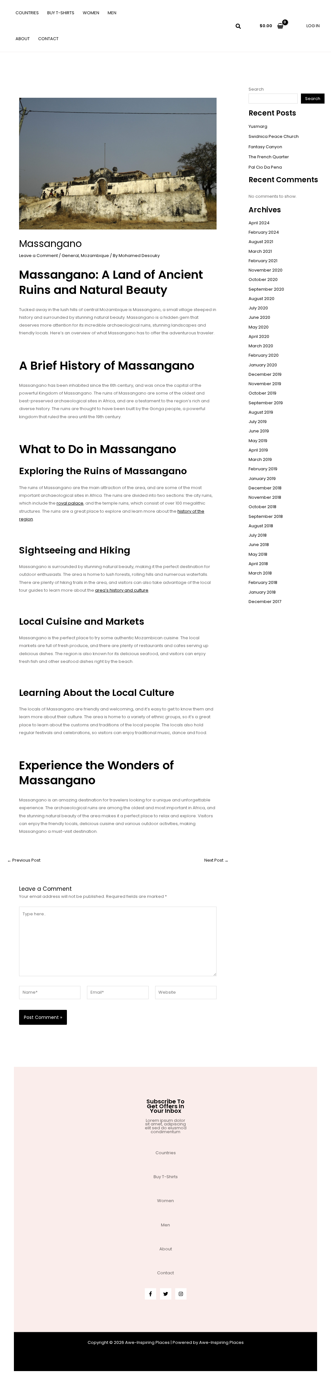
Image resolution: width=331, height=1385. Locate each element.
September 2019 (266, 403)
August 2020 (261, 299)
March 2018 (260, 573)
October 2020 (263, 279)
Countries (27, 13)
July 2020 (258, 308)
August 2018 (261, 526)
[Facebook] (150, 1294)
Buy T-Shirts (60, 13)
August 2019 (261, 412)
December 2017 (265, 601)
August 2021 (261, 242)
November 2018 (265, 497)
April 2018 (258, 564)
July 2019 (258, 422)
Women (91, 13)
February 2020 (264, 355)
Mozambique (95, 255)
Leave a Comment (38, 255)
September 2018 (266, 516)
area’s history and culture (121, 590)
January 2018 (262, 592)
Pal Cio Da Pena (265, 167)
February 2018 (263, 582)
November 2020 (266, 270)
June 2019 (259, 431)
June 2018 (259, 545)
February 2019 (263, 469)
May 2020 (259, 327)
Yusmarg (258, 126)
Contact (48, 39)
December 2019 (265, 374)
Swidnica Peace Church (274, 136)
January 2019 (262, 478)
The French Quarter (269, 157)
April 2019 (258, 450)
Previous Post (23, 860)
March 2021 (260, 251)
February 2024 (264, 232)
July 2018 (258, 535)
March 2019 (260, 459)
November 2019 (265, 384)
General (70, 255)
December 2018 (265, 488)
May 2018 (258, 554)
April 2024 (259, 223)
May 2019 (258, 441)
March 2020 (261, 346)
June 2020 (259, 317)
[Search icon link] (238, 27)
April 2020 (259, 336)
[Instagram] (181, 1294)
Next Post (216, 860)
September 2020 (266, 289)
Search (256, 89)
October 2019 (262, 393)
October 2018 (262, 507)
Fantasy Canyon (265, 147)
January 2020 (263, 365)
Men (112, 13)
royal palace (70, 503)
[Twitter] (165, 1294)
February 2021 (263, 261)
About (23, 39)
